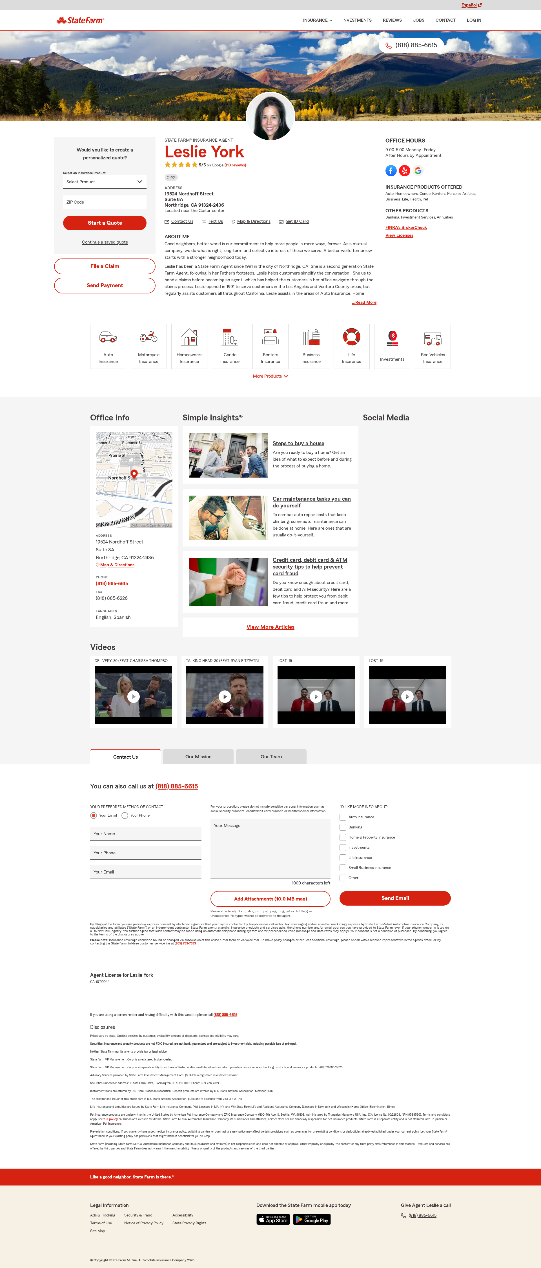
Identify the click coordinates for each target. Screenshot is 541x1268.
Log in (474, 20)
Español (469, 5)
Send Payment (105, 285)
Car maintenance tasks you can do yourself (312, 502)
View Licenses (399, 235)
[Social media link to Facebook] (391, 170)
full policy (110, 1119)
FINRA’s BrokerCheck (406, 227)
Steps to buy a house (298, 443)
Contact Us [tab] (125, 756)
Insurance (315, 20)
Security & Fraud (138, 1215)
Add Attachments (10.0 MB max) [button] (270, 898)
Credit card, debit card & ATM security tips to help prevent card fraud (310, 566)
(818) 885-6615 (112, 583)
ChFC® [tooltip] (171, 177)
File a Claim (104, 266)
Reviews (392, 20)
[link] (80, 20)
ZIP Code (75, 202)
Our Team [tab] (271, 756)
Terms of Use (101, 1223)
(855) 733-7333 (185, 943)
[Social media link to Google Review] (418, 170)
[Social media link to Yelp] (404, 170)
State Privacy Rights (189, 1223)
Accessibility (182, 1215)
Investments (357, 20)
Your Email (108, 815)
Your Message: (227, 825)
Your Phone (140, 815)
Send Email (395, 898)
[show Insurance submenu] (330, 20)
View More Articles (270, 627)
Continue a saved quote (105, 242)
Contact (446, 20)
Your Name (104, 834)
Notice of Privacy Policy (143, 1223)
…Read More (364, 302)
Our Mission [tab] (198, 756)
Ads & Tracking (102, 1215)
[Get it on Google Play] (312, 1219)
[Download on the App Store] (273, 1219)
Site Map (97, 1231)
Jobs (418, 20)
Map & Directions (117, 565)
